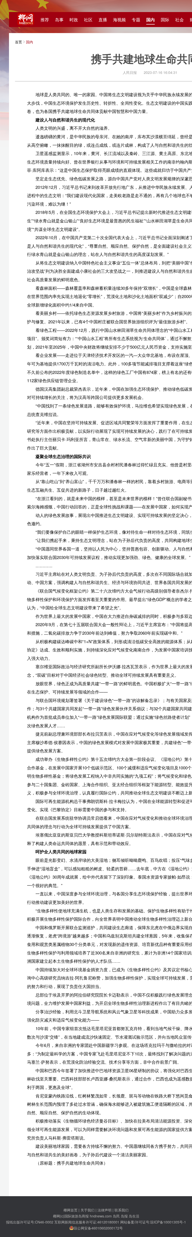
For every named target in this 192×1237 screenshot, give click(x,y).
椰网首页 (71, 1209)
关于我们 (87, 1209)
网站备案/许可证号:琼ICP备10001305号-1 (153, 1221)
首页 (18, 41)
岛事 (59, 20)
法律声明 (105, 1209)
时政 (74, 20)
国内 (150, 20)
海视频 (119, 20)
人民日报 (130, 72)
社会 (179, 20)
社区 (88, 20)
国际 (165, 20)
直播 (102, 20)
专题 (136, 20)
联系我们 (121, 1209)
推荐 (44, 20)
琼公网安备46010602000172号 (98, 1227)
